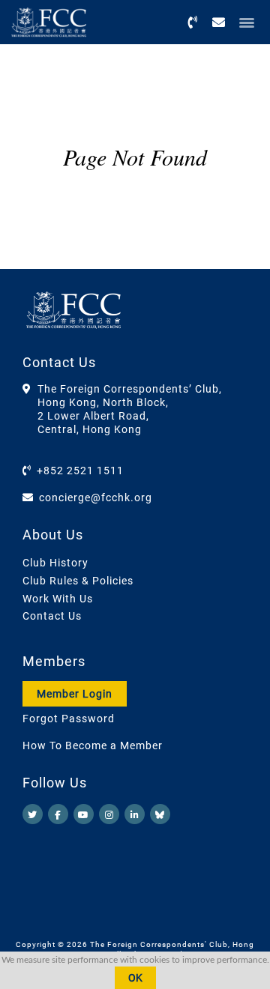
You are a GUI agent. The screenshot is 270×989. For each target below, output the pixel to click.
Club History (55, 563)
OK (135, 978)
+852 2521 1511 (80, 471)
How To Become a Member (92, 745)
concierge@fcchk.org (95, 497)
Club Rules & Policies (78, 581)
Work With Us (57, 599)
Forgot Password (68, 719)
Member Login (74, 694)
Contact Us (52, 616)
